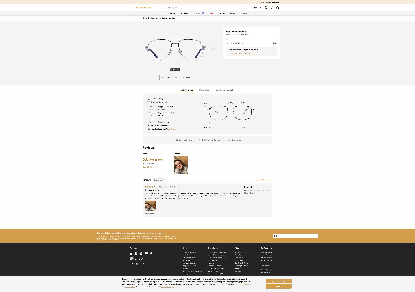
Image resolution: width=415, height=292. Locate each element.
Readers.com (265, 273)
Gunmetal (236, 34)
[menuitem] (171, 13)
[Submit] (165, 7)
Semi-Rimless (163, 122)
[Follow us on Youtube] (146, 253)
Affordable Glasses (189, 258)
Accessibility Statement (216, 268)
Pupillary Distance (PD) (215, 274)
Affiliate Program (266, 258)
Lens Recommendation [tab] (225, 90)
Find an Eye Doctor (214, 266)
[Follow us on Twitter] (141, 253)
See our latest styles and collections (241, 53)
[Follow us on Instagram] (131, 253)
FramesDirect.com (267, 270)
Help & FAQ (211, 263)
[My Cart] (277, 7)
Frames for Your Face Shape (217, 258)
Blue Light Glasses (189, 263)
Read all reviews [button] (263, 180)
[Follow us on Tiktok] (151, 253)
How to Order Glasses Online (218, 252)
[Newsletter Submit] (316, 236)
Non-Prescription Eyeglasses (192, 271)
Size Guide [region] (273, 43)
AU (143, 263)
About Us (238, 252)
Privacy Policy (101, 239)
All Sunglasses (187, 274)
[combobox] (202, 7)
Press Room (239, 255)
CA (140, 263)
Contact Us (239, 258)
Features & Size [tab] (186, 90)
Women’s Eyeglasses (189, 252)
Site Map (238, 268)
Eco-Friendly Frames (242, 263)
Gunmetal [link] (162, 110)
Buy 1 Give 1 (239, 260)
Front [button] (205, 127)
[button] (213, 49)
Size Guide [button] (171, 129)
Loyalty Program (266, 255)
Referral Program (267, 252)
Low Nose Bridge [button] (157, 99)
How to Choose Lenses (215, 255)
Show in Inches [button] (246, 127)
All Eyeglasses (187, 260)
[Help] (266, 7)
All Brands (186, 268)
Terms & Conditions (113, 239)
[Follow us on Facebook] (136, 253)
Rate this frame (149, 167)
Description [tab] (204, 90)
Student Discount (266, 260)
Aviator (229, 34)
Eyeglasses (244, 34)
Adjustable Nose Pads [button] (159, 102)
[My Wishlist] (272, 7)
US (137, 263)
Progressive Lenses (189, 266)
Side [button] (209, 127)
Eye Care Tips (212, 260)
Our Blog (238, 271)
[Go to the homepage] (143, 7)
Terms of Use (130, 287)
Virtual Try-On (213, 271)
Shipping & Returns (241, 266)
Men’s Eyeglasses (188, 255)
